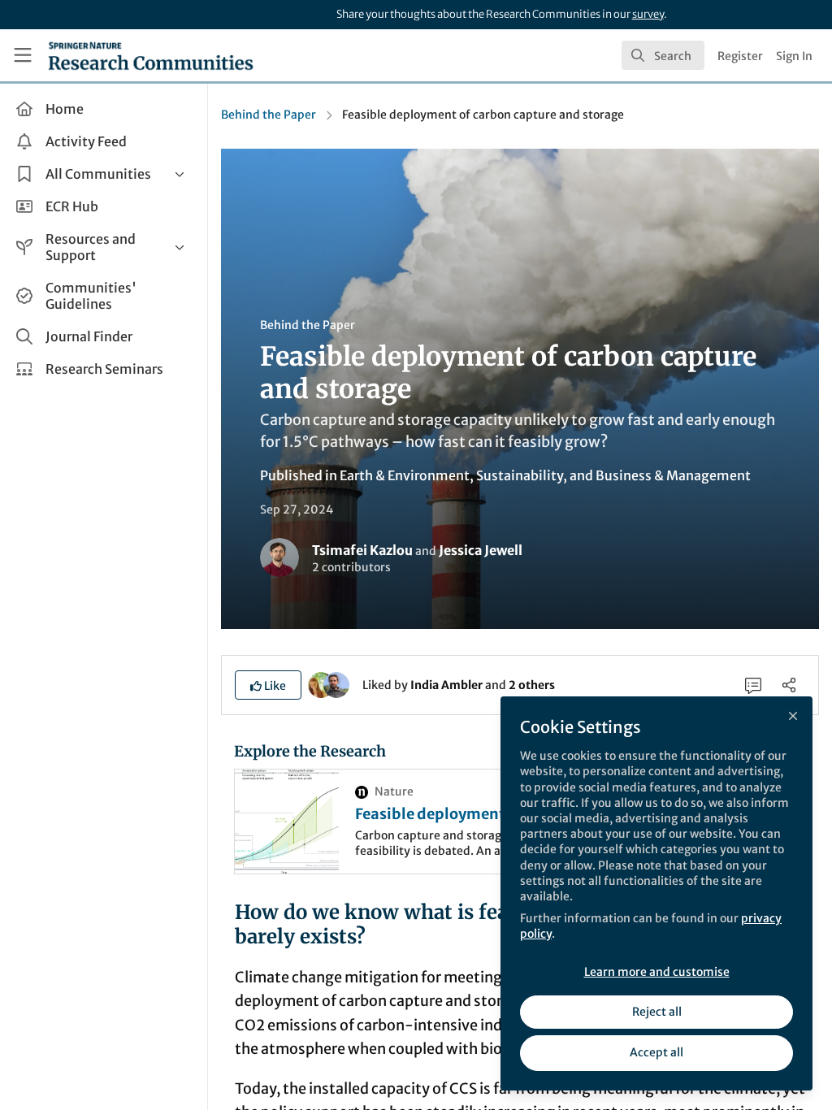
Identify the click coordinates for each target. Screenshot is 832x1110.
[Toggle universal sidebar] (23, 55)
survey (648, 14)
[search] (663, 55)
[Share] (789, 685)
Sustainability (519, 475)
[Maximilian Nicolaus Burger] (336, 684)
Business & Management (673, 475)
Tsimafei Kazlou (362, 550)
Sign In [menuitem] (794, 56)
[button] (268, 685)
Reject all (657, 1011)
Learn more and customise (657, 972)
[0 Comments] (753, 685)
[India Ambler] (321, 684)
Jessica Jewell (480, 550)
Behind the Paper (268, 114)
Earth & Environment (405, 475)
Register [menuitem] (740, 56)
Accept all (656, 1052)
